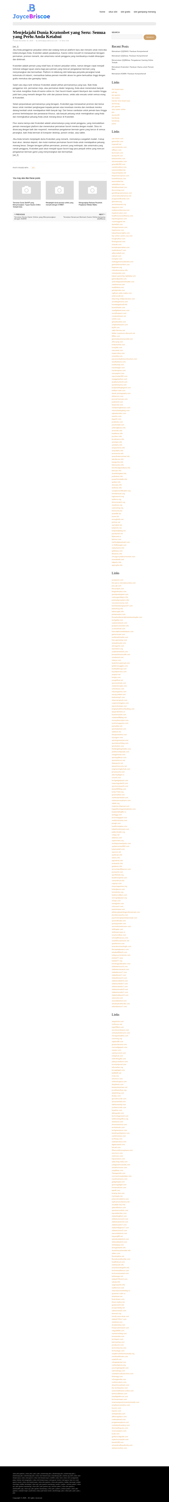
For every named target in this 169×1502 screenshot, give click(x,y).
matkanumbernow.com (121, 210)
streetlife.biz (116, 514)
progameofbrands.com (121, 199)
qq (22, 1488)
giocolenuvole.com (119, 1099)
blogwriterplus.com (119, 591)
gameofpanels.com (119, 279)
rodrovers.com (117, 1156)
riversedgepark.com (119, 1047)
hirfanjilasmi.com (118, 889)
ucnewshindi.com (118, 629)
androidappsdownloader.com (123, 282)
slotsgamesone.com (119, 227)
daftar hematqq (25, 1484)
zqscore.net (116, 852)
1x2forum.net (117, 1024)
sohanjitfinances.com (120, 938)
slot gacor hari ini (68, 1480)
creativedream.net (119, 316)
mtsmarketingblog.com (121, 410)
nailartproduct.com (119, 1142)
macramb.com (117, 350)
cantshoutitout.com (119, 167)
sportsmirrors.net (118, 760)
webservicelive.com (119, 1448)
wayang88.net (117, 1236)
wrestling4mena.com (120, 302)
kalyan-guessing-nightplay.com (124, 276)
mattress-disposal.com (120, 806)
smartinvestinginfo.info (120, 1268)
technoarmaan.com (119, 1399)
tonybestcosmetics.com (121, 1405)
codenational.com (119, 1419)
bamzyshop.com (118, 1342)
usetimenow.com (118, 284)
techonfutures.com (119, 1348)
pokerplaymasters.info (120, 600)
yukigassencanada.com (121, 1165)
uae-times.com (117, 139)
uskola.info (116, 1282)
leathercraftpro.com (119, 895)
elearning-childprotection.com (123, 299)
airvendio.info (117, 431)
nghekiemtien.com (119, 413)
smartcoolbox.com (119, 935)
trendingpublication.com (121, 964)
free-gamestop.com (119, 640)
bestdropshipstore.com (121, 1133)
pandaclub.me (117, 534)
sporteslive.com (118, 746)
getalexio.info (117, 866)
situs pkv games (18, 1473)
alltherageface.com (119, 1417)
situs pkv (29, 1473)
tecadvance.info (118, 439)
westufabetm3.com (119, 1001)
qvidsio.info (116, 482)
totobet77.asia (117, 958)
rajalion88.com (117, 1041)
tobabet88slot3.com (119, 952)
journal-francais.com (120, 399)
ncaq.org (115, 1076)
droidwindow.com (118, 1325)
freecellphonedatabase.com (122, 631)
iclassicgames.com (119, 692)
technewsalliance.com (120, 1270)
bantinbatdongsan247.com (122, 606)
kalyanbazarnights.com (121, 233)
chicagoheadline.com (120, 1036)
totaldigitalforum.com (120, 1396)
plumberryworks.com (120, 915)
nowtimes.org (117, 505)
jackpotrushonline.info (120, 626)
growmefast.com (118, 795)
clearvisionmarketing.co (121, 1291)
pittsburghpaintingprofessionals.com (126, 912)
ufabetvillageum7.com (120, 1228)
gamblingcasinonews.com (122, 193)
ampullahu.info (117, 451)
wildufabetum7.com (119, 1006)
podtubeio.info (117, 476)
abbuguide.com (118, 1113)
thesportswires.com (119, 735)
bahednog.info (117, 609)
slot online (116, 98)
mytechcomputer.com (120, 1439)
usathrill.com (117, 1359)
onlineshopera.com (119, 1081)
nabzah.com (116, 256)
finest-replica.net (118, 1302)
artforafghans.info (119, 428)
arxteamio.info (117, 863)
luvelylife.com (117, 347)
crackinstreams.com (119, 1179)
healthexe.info (117, 433)
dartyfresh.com (117, 1084)
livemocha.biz (117, 511)
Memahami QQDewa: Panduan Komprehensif (130, 56)
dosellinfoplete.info (119, 473)
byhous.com (116, 539)
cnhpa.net (116, 835)
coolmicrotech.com (119, 1382)
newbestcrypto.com (119, 686)
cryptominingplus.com (120, 703)
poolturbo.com (117, 422)
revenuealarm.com (119, 1431)
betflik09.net (116, 1073)
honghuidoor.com (118, 239)
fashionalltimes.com (119, 1394)
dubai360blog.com (119, 789)
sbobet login (23, 1491)
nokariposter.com (118, 273)
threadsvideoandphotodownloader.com (127, 617)
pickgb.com (116, 823)
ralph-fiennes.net (118, 330)
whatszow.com (117, 1122)
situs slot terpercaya (43, 1476)
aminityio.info (117, 442)
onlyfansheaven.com (120, 325)
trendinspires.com (119, 370)
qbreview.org (117, 201)
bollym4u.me (117, 528)
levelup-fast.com (118, 1193)
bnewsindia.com (118, 1336)
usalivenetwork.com (119, 623)
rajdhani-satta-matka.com (122, 293)
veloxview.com (117, 998)
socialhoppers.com (119, 313)
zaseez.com (116, 1050)
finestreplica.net (118, 1256)
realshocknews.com (119, 820)
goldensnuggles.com (120, 666)
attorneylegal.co (118, 775)
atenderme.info (118, 459)
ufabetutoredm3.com (120, 989)
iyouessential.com (119, 1101)
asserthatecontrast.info (121, 456)
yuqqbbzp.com (117, 1170)
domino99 (116, 115)
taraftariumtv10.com (119, 382)
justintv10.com (117, 402)
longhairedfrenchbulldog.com (123, 709)
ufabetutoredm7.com (120, 992)
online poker (71, 1484)
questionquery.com (119, 385)
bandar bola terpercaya (121, 101)
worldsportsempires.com (121, 843)
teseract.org (116, 1313)
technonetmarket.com (120, 1273)
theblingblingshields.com (121, 749)
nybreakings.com (118, 1371)
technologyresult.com (120, 1116)
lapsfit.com (116, 1190)
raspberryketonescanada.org (123, 1354)
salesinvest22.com (119, 1311)
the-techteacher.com (120, 1388)
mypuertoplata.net (119, 173)
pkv (113, 112)
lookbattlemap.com (119, 669)
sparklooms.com (118, 943)
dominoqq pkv (46, 1473)
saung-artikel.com (119, 694)
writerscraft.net (117, 296)
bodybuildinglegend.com (121, 388)
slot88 (52, 1478)
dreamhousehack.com (120, 1385)
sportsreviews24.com (120, 786)
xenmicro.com (117, 1079)
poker (114, 124)
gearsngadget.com (119, 1185)
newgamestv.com (118, 755)
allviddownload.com (119, 187)
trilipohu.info (116, 562)
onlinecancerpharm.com (121, 800)
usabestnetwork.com (120, 652)
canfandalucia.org (119, 1365)
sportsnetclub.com (119, 683)
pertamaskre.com (118, 614)
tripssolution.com (118, 1159)
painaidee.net (117, 726)
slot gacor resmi (55, 1480)
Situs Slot (113, 12)
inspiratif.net (116, 144)
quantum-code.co (118, 1293)
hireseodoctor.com (119, 1187)
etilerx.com (116, 1253)
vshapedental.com (119, 1362)
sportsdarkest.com (119, 729)
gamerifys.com (117, 141)
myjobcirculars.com (119, 213)
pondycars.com (118, 1345)
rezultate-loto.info (118, 1205)
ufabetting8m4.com (119, 1216)
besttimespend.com (119, 878)
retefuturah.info (118, 1265)
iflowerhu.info (117, 554)
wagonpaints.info (118, 1285)
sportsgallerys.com (119, 757)
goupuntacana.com (119, 1044)
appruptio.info (117, 565)
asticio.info (116, 858)
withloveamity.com (119, 1104)
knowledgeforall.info (119, 304)
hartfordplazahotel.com (121, 542)
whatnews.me (117, 1296)
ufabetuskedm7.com (120, 986)
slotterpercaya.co (118, 932)
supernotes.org (118, 840)
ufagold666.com (118, 1331)
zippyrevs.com (117, 207)
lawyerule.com (117, 405)
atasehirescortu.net (119, 766)
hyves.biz (115, 516)
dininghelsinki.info (119, 1248)
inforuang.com (117, 342)
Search (116, 32)
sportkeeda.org (118, 875)
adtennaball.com (118, 253)
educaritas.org (117, 1067)
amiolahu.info (117, 445)
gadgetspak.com (118, 1182)
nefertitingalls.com (119, 1059)
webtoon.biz (116, 732)
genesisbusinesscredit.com (122, 339)
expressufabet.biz (119, 170)
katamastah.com (118, 849)
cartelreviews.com (119, 1136)
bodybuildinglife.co (119, 812)
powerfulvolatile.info (119, 479)
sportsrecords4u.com (120, 1210)
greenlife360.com (118, 164)
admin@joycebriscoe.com (47, 41)
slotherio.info (117, 488)
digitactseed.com (118, 1144)
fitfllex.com (116, 336)
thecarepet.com (118, 589)
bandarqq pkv (57, 1476)
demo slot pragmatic (24, 1480)
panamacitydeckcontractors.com (124, 359)
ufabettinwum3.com (119, 978)
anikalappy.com (118, 1245)
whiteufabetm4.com (119, 1242)
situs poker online (118, 109)
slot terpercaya (117, 89)
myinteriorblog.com (119, 1333)
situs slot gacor (27, 1478)
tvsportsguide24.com (120, 783)
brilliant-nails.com (118, 390)
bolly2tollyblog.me (119, 531)
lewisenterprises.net (119, 1087)
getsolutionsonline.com (121, 264)
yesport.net (116, 674)
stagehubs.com (118, 1021)
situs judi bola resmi (44, 1491)
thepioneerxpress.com (120, 176)
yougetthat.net (117, 680)
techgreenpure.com (119, 1130)
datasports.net (117, 763)
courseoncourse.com (120, 603)
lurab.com (116, 1434)
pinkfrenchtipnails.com (120, 752)
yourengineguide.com (120, 1368)
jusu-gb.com (116, 586)
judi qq (114, 92)
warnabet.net (117, 525)
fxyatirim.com (117, 1110)
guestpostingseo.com (120, 594)
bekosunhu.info (118, 465)
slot (33, 168)
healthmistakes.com (119, 826)
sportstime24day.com (120, 743)
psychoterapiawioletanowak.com (124, 918)
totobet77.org (117, 961)
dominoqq (116, 104)
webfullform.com (118, 184)
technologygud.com (119, 818)
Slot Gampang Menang (145, 12)
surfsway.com (117, 1139)
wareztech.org (117, 649)
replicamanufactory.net (121, 1202)
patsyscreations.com (120, 1061)
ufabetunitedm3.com (120, 981)
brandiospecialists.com (121, 247)
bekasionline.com (118, 159)
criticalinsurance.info (120, 270)
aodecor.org (116, 499)
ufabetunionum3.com (120, 1219)
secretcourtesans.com (120, 1030)
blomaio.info (116, 471)
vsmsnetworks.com (119, 147)
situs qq (35, 1484)
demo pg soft (68, 1476)
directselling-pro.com (120, 1428)
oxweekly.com (117, 356)
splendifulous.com (119, 1207)
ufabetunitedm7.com (120, 984)
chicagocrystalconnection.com (123, 557)
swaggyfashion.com (119, 379)
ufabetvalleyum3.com (120, 995)
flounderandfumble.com (121, 1259)
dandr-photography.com (121, 393)
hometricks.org (117, 892)
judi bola (32, 1491)
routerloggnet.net (118, 221)
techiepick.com (117, 1339)
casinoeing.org (117, 508)
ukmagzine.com (118, 646)
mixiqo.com (116, 901)
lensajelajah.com (118, 1070)
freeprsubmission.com (120, 1328)
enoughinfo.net (117, 519)
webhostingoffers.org (120, 1119)
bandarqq (115, 118)
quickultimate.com (119, 921)
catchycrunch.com (119, 1053)
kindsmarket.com (118, 345)
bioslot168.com (118, 1442)
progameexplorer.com (120, 1422)
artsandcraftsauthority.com (122, 1445)
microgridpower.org (119, 898)
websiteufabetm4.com (120, 1239)
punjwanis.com (117, 580)
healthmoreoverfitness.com (122, 216)
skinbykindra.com (118, 1414)
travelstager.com (118, 368)
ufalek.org (116, 803)
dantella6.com (117, 224)
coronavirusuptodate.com (122, 1176)
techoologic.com (118, 1351)
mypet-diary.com (118, 353)
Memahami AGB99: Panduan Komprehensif (129, 74)
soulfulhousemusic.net (120, 941)
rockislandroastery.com (121, 1425)
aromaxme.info (117, 453)
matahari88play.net (119, 717)
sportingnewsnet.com (120, 740)
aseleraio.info (117, 855)
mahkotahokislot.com (120, 798)
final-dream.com (118, 1299)
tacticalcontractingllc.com (121, 946)
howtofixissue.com (119, 179)
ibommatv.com (117, 153)
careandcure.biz (118, 880)
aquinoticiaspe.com (119, 706)
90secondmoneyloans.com (122, 1150)
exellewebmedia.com (120, 637)
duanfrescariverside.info (121, 1250)
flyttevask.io (116, 536)
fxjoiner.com (116, 1411)
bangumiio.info (117, 462)
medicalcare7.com (119, 250)
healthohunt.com (118, 1262)
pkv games (116, 95)
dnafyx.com (116, 1096)
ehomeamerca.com (119, 1124)
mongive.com (117, 259)
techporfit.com (117, 156)
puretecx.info (117, 436)
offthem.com (116, 150)
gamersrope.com (118, 634)
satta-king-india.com (120, 1162)
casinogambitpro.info (120, 597)
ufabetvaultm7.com (119, 1225)
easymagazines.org (119, 886)
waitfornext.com (118, 1288)
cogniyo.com (117, 883)
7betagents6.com (118, 1173)
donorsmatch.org (118, 502)
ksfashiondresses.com (120, 829)
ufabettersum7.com (119, 972)
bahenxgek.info (118, 611)
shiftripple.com (117, 929)
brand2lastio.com (118, 307)
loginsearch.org (118, 496)
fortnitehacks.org (118, 494)
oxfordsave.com (118, 689)
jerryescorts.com (118, 772)
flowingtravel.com (118, 241)
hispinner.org (117, 267)
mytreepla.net (117, 1196)
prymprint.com (117, 872)
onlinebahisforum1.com (121, 1033)
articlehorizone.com (119, 1167)
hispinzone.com (118, 230)
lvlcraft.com (116, 1147)
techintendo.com (118, 1127)
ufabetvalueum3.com (120, 1222)
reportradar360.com (119, 376)
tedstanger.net (117, 1276)
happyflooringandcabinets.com (124, 809)
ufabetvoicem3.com (119, 1230)
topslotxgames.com (119, 219)
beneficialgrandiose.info (121, 468)
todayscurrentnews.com (121, 955)
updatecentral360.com (120, 846)
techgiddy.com (117, 620)
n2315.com (116, 319)
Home (102, 12)
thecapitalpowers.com (120, 949)
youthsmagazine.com (120, 723)
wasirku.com (116, 416)
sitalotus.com (117, 838)
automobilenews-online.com (123, 1391)
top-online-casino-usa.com (122, 236)
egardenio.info (117, 860)
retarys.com (116, 660)
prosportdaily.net (118, 1308)
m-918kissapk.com (119, 545)
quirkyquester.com (119, 923)
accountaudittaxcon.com (121, 869)
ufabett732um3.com (119, 1279)
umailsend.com (118, 657)
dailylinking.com (118, 1093)
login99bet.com (118, 1027)
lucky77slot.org (117, 792)
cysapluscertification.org (121, 491)
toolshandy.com (118, 365)
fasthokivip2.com (118, 697)
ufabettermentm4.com (120, 969)
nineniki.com (116, 244)
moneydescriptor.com (120, 720)
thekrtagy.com (117, 1376)
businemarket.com (119, 715)
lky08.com (116, 327)
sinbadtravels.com (119, 643)
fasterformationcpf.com (121, 663)
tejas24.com (116, 419)
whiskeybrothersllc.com (121, 1004)
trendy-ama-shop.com (120, 1316)
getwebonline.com (119, 322)
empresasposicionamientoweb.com (125, 1402)
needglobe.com (118, 903)
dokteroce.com (117, 396)
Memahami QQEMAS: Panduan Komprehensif (130, 51)
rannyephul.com (118, 373)
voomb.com (116, 778)
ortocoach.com (117, 906)
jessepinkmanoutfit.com (121, 654)
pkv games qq (45, 1486)
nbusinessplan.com (119, 161)
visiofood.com (117, 1322)
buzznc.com (116, 1408)
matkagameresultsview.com (122, 262)
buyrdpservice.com (119, 672)
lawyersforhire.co (118, 712)
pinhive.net (116, 522)
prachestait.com (118, 425)
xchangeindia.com (119, 1379)
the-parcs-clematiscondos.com (124, 583)
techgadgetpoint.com (120, 780)
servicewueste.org (119, 204)
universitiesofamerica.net (121, 196)
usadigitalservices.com (120, 310)
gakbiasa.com (117, 551)
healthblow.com (118, 287)
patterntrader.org (118, 832)
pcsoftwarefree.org (119, 1090)
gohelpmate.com (118, 290)
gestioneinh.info (118, 1305)
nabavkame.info (118, 548)
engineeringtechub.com (121, 769)
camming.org (117, 1039)
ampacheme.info (118, 448)
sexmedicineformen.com (121, 926)
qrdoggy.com (117, 815)
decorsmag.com (118, 190)
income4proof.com (119, 1064)
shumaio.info (117, 485)
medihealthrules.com (120, 1356)
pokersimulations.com (120, 1199)
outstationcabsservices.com (122, 1374)
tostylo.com (116, 677)
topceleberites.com (119, 1213)
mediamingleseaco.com (121, 408)
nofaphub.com (117, 1056)
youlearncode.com (119, 1107)
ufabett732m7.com (119, 1319)
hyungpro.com (117, 737)
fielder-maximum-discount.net (123, 333)
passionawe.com (118, 909)
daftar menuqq (70, 1482)
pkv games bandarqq (47, 1484)
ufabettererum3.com (120, 966)
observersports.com (119, 700)
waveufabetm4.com (119, 1233)
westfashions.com (119, 362)
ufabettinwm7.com (119, 975)
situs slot (59, 1478)
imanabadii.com (118, 559)
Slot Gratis (125, 12)
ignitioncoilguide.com (120, 1437)
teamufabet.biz (117, 181)
